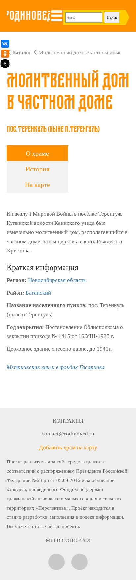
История (37, 168)
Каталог (21, 52)
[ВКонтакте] (5, 44)
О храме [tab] (37, 153)
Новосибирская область (57, 280)
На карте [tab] (37, 184)
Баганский (38, 293)
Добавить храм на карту (68, 447)
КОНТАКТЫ (68, 421)
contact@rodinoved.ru (68, 433)
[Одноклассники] (5, 54)
